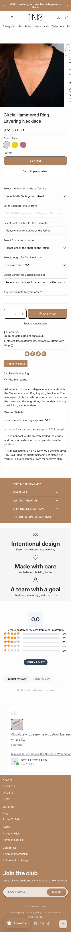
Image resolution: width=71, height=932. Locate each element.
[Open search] (12, 17)
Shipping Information (15, 853)
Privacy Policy (11, 833)
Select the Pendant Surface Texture (25, 188)
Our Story (8, 806)
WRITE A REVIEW (36, 662)
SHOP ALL (9, 786)
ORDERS (8, 792)
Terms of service (52, 912)
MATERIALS (20, 492)
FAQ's (6, 827)
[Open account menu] (59, 17)
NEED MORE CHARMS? (27, 484)
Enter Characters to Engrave (20, 205)
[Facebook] (35, 923)
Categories (9, 26)
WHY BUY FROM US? (26, 500)
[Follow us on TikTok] (38, 353)
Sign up (56, 891)
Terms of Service (13, 839)
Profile (6, 798)
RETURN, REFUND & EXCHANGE (32, 516)
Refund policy (17, 912)
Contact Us (9, 847)
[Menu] (4, 17)
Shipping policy (35, 916)
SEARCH (8, 780)
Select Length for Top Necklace (23, 257)
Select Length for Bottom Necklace (25, 274)
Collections (58, 26)
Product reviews (16, 678)
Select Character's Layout (19, 240)
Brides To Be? (11, 819)
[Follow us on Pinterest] (44, 353)
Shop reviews (42, 678)
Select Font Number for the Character (26, 223)
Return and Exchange (16, 860)
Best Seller (24, 26)
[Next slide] (67, 6)
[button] (17, 724)
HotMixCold (39, 906)
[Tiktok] (48, 923)
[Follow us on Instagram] (32, 353)
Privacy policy (34, 912)
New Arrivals (41, 26)
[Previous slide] (4, 6)
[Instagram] (42, 923)
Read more (16, 744)
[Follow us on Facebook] (27, 353)
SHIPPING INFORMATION (28, 508)
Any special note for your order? (23, 292)
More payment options (35, 323)
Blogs (6, 813)
